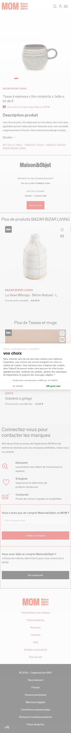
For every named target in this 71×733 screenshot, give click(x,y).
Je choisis (18, 386)
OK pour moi (53, 386)
